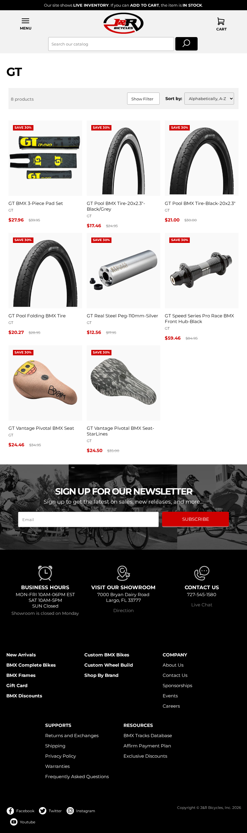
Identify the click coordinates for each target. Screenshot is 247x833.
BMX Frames (21, 675)
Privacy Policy (60, 756)
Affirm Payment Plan (147, 746)
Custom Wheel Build (108, 665)
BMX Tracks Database (148, 735)
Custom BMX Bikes (106, 655)
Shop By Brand (101, 675)
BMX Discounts (24, 696)
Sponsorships (177, 685)
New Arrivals (21, 655)
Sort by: (173, 98)
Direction (123, 610)
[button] (25, 24)
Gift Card (16, 685)
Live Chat (201, 605)
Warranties (57, 766)
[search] (186, 44)
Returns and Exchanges (71, 735)
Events (170, 696)
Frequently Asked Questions (77, 776)
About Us (173, 665)
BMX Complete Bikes (31, 665)
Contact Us (175, 675)
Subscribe (195, 519)
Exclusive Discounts (145, 756)
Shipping (55, 746)
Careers (171, 706)
